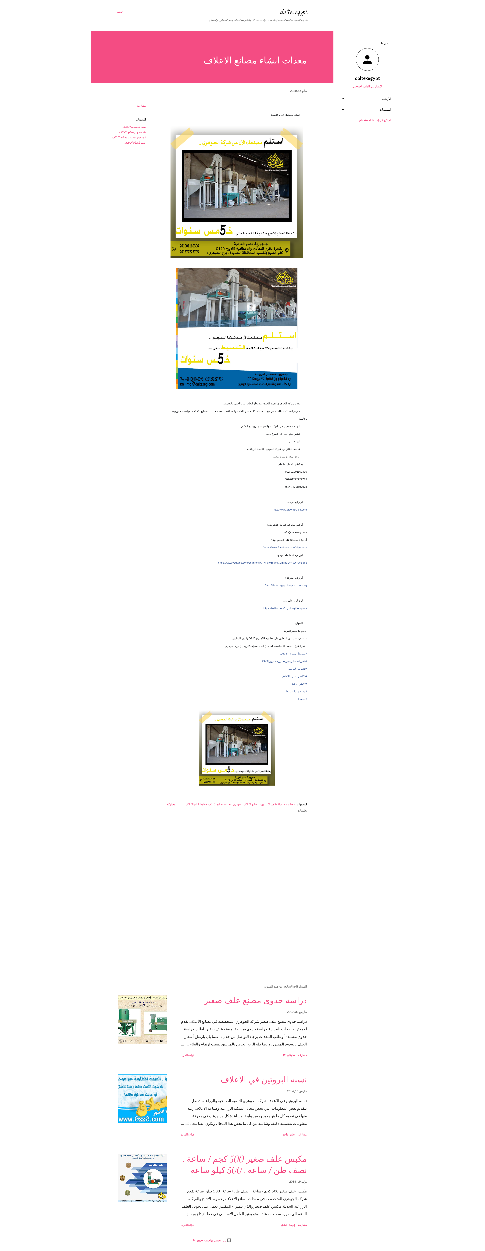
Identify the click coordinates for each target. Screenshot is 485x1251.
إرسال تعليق (288, 1224)
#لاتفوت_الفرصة (297, 668)
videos (262, 562)
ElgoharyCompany (285, 608)
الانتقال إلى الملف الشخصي (367, 86)
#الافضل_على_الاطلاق (294, 676)
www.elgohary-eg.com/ (290, 509)
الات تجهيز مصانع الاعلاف (132, 132)
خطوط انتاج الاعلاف (135, 142)
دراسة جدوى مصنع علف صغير (255, 1000)
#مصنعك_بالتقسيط (296, 691)
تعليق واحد (289, 1134)
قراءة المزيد (188, 1055)
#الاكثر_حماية (299, 683)
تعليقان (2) (289, 1055)
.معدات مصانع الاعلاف (134, 126)
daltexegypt (294, 12)
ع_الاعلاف (283, 661)
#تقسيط (302, 699)
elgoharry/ (285, 547)
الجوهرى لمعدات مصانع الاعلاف (129, 137)
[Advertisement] (243, 937)
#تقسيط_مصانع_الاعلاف (293, 653)
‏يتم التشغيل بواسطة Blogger (210, 1240)
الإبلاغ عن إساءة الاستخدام (375, 120)
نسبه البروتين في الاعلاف (264, 1080)
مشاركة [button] (141, 105)
